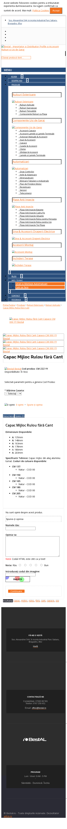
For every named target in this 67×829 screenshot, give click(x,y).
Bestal (18, 368)
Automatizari (21, 161)
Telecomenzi (26, 193)
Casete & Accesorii (28, 146)
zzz (57, 600)
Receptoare (25, 187)
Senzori (23, 190)
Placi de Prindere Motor (31, 184)
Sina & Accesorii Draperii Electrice (34, 231)
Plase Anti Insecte (23, 199)
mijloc (24, 600)
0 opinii (19, 404)
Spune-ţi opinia (34, 404)
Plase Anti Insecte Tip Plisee (32, 225)
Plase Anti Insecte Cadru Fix (32, 212)
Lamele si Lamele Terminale (32, 155)
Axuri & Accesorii (27, 139)
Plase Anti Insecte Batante (31, 209)
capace (50, 600)
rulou (31, 600)
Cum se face (21, 287)
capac (17, 600)
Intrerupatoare (27, 177)
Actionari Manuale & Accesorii (33, 136)
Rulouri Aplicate (27, 104)
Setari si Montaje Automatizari (31, 283)
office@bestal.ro (39, 708)
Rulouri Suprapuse (28, 108)
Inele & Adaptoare (28, 174)
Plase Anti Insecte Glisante (32, 216)
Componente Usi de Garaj (29, 120)
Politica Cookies (40, 10)
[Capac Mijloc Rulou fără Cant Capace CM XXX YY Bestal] (33, 322)
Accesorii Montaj (23, 245)
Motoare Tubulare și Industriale (34, 181)
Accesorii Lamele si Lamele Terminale (37, 133)
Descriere (8, 416)
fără (37, 600)
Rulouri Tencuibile (28, 111)
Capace (23, 143)
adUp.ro (8, 816)
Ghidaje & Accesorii (29, 152)
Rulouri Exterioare (24, 94)
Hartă (35, 646)
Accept (56, 10)
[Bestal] (34, 738)
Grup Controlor (27, 171)
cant (43, 600)
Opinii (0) (20, 416)
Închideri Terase (23, 258)
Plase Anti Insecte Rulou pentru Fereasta (38, 219)
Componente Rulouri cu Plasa (33, 114)
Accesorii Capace (28, 130)
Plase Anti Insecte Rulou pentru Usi (36, 222)
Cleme (23, 149)
